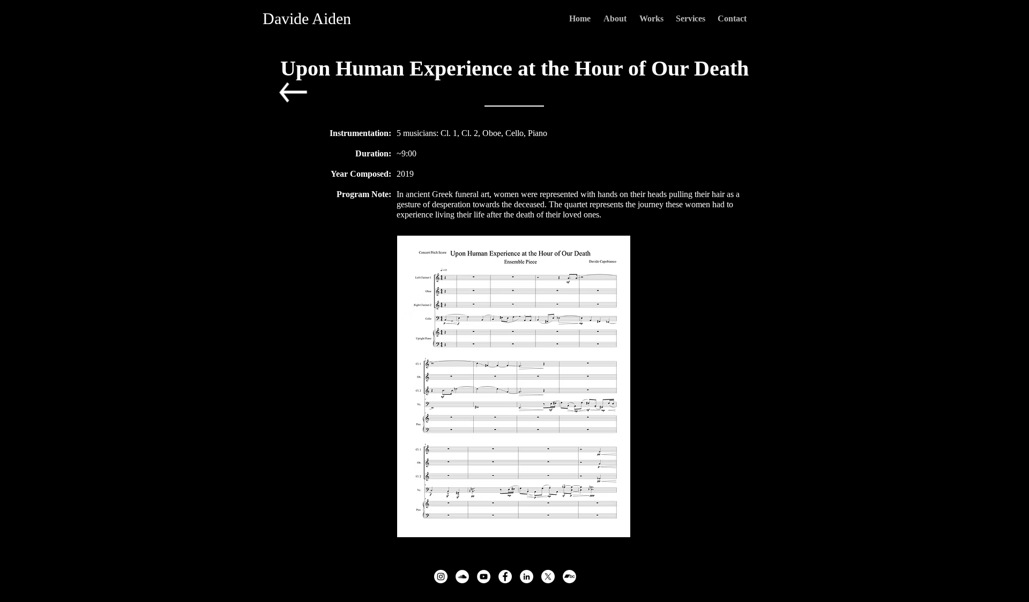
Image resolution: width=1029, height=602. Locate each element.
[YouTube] (483, 576)
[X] (548, 576)
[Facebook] (505, 576)
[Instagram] (441, 576)
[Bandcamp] (569, 576)
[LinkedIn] (526, 576)
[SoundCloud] (462, 576)
